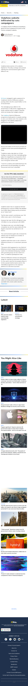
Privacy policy (14, 656)
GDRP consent (14, 667)
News (18, 35)
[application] (14, 134)
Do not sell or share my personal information (14, 675)
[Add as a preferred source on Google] (6, 629)
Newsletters (14, 664)
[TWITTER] (9, 274)
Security (9, 13)
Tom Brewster (9, 34)
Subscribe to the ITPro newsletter (17, 5)
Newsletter (24, 62)
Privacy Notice (20, 195)
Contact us (14, 651)
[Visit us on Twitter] (10, 639)
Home (2, 13)
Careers (14, 669)
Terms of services (18, 194)
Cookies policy (14, 661)
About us (14, 648)
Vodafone (6, 115)
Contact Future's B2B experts (14, 672)
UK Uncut (3, 98)
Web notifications (14, 659)
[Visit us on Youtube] (15, 639)
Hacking (16, 13)
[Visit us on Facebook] (6, 639)
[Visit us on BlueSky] (18, 639)
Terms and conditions (14, 653)
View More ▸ (14, 608)
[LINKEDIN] (13, 274)
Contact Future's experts (14, 645)
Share (4, 62)
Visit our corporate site (19, 625)
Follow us (17, 62)
